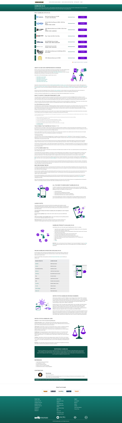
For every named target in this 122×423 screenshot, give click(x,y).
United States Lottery (60, 412)
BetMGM (36, 263)
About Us (75, 402)
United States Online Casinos (55, 2)
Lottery (56, 240)
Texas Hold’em (71, 87)
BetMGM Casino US (38, 404)
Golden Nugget (37, 288)
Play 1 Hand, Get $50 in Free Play (52, 36)
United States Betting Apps (60, 409)
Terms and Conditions (78, 407)
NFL (82, 156)
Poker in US (59, 410)
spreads (46, 86)
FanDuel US (36, 410)
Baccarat (85, 86)
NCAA (69, 136)
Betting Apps (76, 2)
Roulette (36, 87)
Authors (75, 404)
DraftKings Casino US (38, 405)
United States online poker (40, 78)
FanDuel (36, 266)
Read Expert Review (71, 17)
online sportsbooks (57, 90)
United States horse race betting (41, 79)
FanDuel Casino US (38, 400)
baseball (54, 85)
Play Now (82, 17)
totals (43, 86)
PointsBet (37, 283)
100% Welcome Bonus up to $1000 (52, 58)
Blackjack (82, 86)
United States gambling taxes (41, 80)
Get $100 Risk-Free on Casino (51, 41)
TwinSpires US (37, 407)
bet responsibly (80, 176)
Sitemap (75, 405)
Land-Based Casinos (60, 414)
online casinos (65, 86)
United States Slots (60, 403)
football (51, 85)
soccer (65, 85)
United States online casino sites (41, 81)
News (81, 2)
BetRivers (37, 271)
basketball (58, 85)
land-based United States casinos (56, 256)
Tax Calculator (76, 400)
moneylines (40, 86)
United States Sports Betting (67, 2)
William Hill (37, 290)
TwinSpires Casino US (38, 402)
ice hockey (61, 85)
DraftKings (37, 273)
